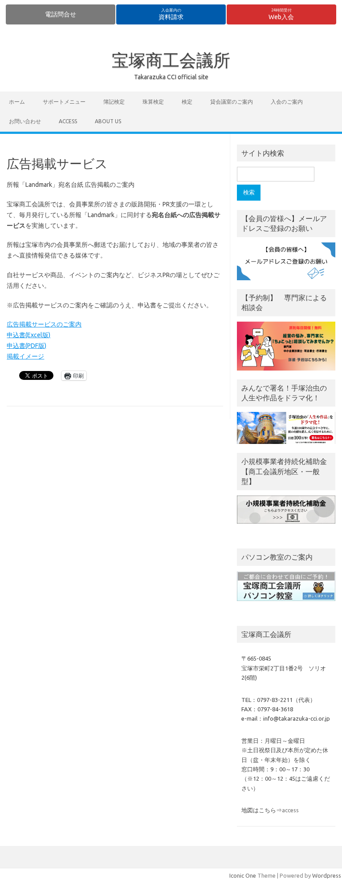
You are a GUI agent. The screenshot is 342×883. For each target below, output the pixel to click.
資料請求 (171, 14)
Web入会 (281, 14)
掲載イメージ (25, 356)
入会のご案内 (287, 102)
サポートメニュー (64, 102)
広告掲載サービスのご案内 (44, 324)
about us (108, 121)
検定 (187, 102)
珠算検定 (153, 102)
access (68, 121)
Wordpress (326, 875)
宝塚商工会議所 (171, 60)
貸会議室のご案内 (231, 102)
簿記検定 (114, 102)
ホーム (17, 102)
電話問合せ (60, 14)
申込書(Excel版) (28, 335)
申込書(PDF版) (26, 345)
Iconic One (242, 875)
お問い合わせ (25, 121)
